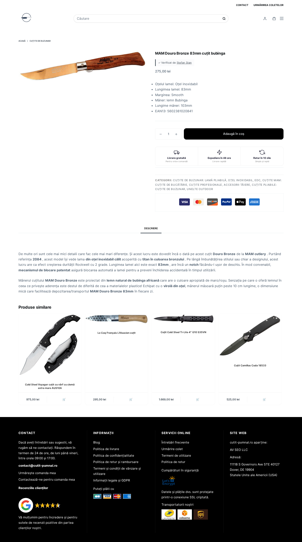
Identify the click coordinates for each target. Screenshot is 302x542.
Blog (96, 442)
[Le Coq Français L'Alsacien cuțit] (116, 319)
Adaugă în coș (233, 134)
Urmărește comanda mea (37, 473)
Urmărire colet (172, 449)
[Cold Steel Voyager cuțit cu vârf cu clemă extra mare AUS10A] (49, 345)
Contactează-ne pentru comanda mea (46, 479)
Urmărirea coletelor (269, 5)
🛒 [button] (64, 399)
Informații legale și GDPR (111, 480)
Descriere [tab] (151, 228)
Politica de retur (173, 462)
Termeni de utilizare (176, 455)
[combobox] (148, 18)
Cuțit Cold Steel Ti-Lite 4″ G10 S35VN (183, 332)
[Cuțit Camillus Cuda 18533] (250, 335)
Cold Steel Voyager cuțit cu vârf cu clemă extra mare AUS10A (50, 386)
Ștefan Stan (184, 62)
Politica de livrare (106, 449)
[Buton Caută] (224, 18)
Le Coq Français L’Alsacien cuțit (117, 332)
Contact (242, 5)
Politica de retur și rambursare (115, 462)
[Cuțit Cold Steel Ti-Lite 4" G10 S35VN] (183, 319)
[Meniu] (282, 18)
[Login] (264, 18)
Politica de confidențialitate (113, 455)
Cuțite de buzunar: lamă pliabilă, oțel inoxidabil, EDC (217, 180)
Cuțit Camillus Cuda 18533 (250, 365)
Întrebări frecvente (175, 442)
